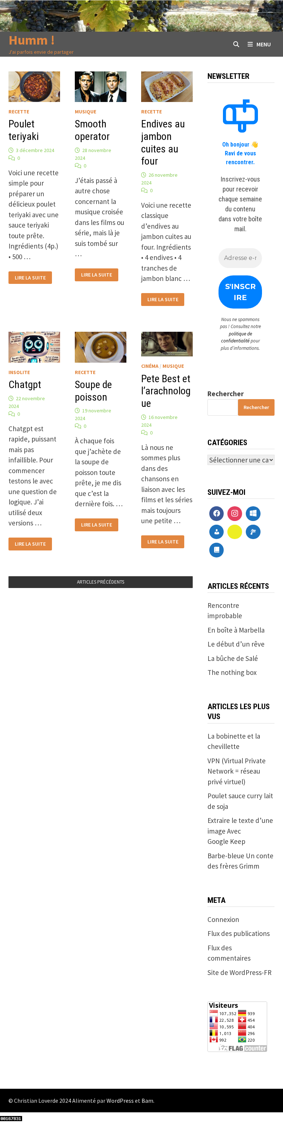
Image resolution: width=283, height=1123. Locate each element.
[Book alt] (216, 550)
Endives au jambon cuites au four (163, 142)
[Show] (235, 532)
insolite (19, 372)
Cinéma (149, 366)
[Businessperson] (216, 532)
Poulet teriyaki (23, 130)
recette (18, 111)
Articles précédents (100, 582)
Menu (263, 44)
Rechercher (225, 393)
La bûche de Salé (232, 658)
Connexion (223, 919)
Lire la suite (30, 276)
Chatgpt (24, 385)
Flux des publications (238, 933)
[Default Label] (253, 513)
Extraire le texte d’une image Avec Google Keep (240, 831)
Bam (147, 1100)
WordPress (120, 1100)
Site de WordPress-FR (239, 972)
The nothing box (231, 672)
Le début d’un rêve (236, 644)
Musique (85, 111)
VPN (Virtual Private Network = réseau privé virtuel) (236, 771)
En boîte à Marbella (236, 630)
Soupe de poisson (93, 391)
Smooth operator (92, 130)
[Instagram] (235, 513)
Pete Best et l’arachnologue (166, 391)
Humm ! (31, 40)
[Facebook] (216, 513)
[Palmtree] (253, 532)
